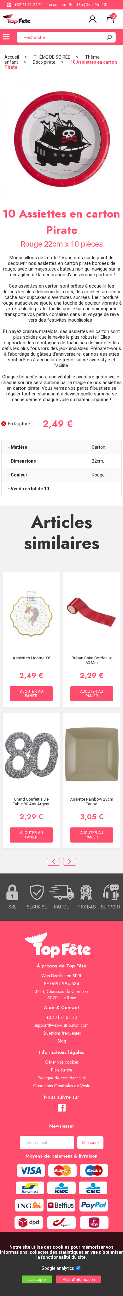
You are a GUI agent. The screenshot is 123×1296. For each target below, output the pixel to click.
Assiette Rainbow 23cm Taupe (91, 801)
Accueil (11, 57)
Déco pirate (44, 62)
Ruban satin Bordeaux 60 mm (92, 660)
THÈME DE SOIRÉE (52, 57)
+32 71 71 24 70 (29, 5)
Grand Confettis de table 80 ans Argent (31, 801)
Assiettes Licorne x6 (31, 658)
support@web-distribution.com (61, 1025)
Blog (61, 1041)
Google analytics (58, 1268)
